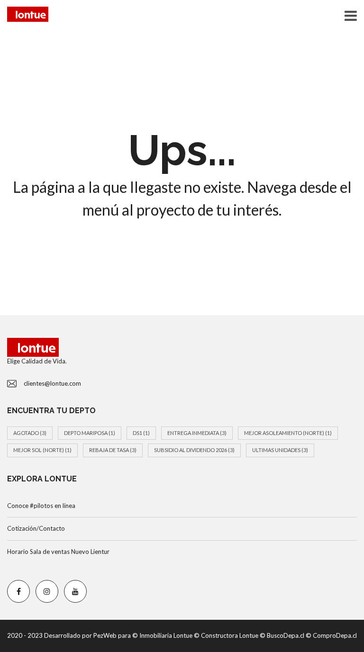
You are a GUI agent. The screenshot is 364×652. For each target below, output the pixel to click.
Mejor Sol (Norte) (42, 450)
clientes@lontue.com (52, 383)
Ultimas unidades (280, 450)
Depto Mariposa (89, 433)
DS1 (141, 433)
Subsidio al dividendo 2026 (194, 450)
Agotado (29, 433)
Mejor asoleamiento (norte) (288, 433)
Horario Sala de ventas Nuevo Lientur (58, 551)
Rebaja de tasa (112, 450)
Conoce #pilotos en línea (41, 505)
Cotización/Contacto (36, 528)
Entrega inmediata (197, 433)
